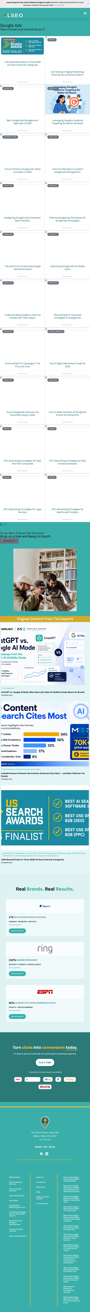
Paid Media (13, 1200)
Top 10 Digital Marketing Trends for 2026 (67, 365)
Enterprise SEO (8, 856)
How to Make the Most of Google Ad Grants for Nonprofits (67, 414)
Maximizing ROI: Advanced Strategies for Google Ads (67, 316)
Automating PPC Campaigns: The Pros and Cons (22, 365)
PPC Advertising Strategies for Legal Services (22, 511)
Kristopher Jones (6, 695)
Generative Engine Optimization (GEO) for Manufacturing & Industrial (71, 1218)
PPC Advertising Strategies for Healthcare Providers (67, 511)
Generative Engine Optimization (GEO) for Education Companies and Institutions (71, 1259)
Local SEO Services (16, 1196)
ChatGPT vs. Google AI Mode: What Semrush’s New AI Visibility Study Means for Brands (42, 692)
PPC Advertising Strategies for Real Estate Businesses (67, 462)
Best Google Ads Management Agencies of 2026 (22, 122)
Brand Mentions (8, 769)
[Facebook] (41, 1153)
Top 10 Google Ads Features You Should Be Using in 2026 (22, 414)
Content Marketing (22, 769)
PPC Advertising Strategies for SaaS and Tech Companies (22, 462)
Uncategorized (8, 688)
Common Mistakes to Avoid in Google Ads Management (67, 170)
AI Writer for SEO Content (16, 1230)
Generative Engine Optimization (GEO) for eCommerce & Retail (71, 1279)
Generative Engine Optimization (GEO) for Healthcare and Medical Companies (71, 1189)
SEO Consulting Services (15, 1183)
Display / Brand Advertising (75, 853)
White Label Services (17, 1236)
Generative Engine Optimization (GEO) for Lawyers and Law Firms (71, 1300)
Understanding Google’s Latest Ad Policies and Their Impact (22, 316)
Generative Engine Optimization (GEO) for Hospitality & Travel (71, 1248)
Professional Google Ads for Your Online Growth (17, 1214)
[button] (85, 13)
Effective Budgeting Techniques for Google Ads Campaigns (67, 219)
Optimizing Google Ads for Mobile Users (67, 268)
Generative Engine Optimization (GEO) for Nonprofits (71, 1228)
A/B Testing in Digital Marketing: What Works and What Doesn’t (67, 73)
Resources (40, 1187)
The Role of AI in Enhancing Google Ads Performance (22, 268)
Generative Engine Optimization (26, 856)
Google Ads (42, 856)
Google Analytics (53, 856)
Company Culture (31, 853)
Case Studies (19, 853)
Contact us (40, 1182)
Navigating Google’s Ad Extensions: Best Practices (22, 219)
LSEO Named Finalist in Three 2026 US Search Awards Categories (22, 63)
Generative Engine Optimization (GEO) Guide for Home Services (71, 1237)
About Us (40, 1177)
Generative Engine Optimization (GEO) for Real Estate (71, 1179)
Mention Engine (35, 769)
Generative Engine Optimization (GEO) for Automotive (71, 1209)
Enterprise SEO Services (15, 1190)
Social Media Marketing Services (17, 1206)
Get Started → (60, 5)
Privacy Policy (42, 1204)
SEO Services (14, 1177)
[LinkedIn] (46, 1153)
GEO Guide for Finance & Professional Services (69, 1289)
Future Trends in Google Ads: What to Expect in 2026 (22, 170)
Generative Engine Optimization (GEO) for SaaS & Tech (71, 1270)
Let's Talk (45, 1062)
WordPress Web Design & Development (15, 1223)
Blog (38, 1192)
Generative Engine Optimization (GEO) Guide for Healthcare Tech (72, 1199)
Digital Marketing (59, 853)
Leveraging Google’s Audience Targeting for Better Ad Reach (67, 122)
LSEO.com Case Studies (42, 1198)
